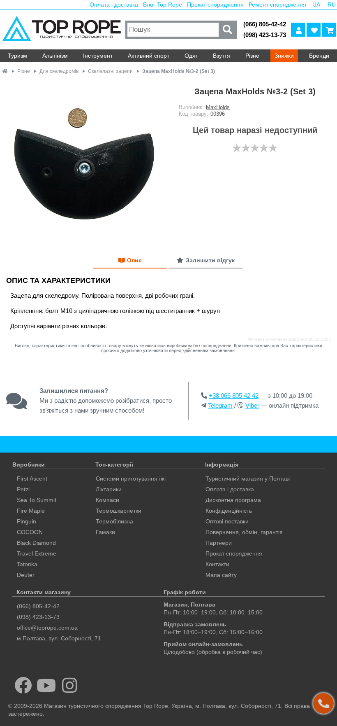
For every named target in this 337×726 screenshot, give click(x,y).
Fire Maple (31, 510)
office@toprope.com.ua (47, 627)
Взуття (221, 55)
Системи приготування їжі (131, 478)
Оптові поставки (227, 521)
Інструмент (98, 55)
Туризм (17, 55)
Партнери (218, 542)
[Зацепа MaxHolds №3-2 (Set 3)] (84, 162)
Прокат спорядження (215, 4)
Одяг (191, 55)
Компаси (107, 500)
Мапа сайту (221, 575)
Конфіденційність (228, 510)
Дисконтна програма (233, 500)
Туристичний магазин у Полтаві (247, 478)
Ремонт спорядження (277, 4)
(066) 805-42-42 (264, 24)
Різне (252, 55)
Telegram (220, 405)
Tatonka (27, 564)
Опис (134, 260)
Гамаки (105, 532)
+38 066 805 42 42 (234, 395)
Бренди (319, 55)
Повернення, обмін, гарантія (244, 532)
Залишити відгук (210, 260)
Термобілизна (114, 521)
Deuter (26, 575)
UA (316, 4)
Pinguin (26, 521)
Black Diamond (36, 542)
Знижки (284, 55)
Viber (252, 405)
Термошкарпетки (118, 510)
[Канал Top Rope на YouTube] (47, 685)
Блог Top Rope (162, 4)
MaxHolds (218, 107)
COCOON (30, 532)
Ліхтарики (109, 489)
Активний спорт (148, 55)
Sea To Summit (36, 500)
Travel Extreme (36, 553)
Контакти (217, 564)
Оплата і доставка (114, 4)
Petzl (23, 489)
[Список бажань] (314, 30)
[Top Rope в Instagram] (70, 685)
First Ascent (32, 478)
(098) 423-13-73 (264, 34)
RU (332, 4)
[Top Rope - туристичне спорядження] (61, 29)
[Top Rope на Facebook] (23, 685)
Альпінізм (55, 55)
